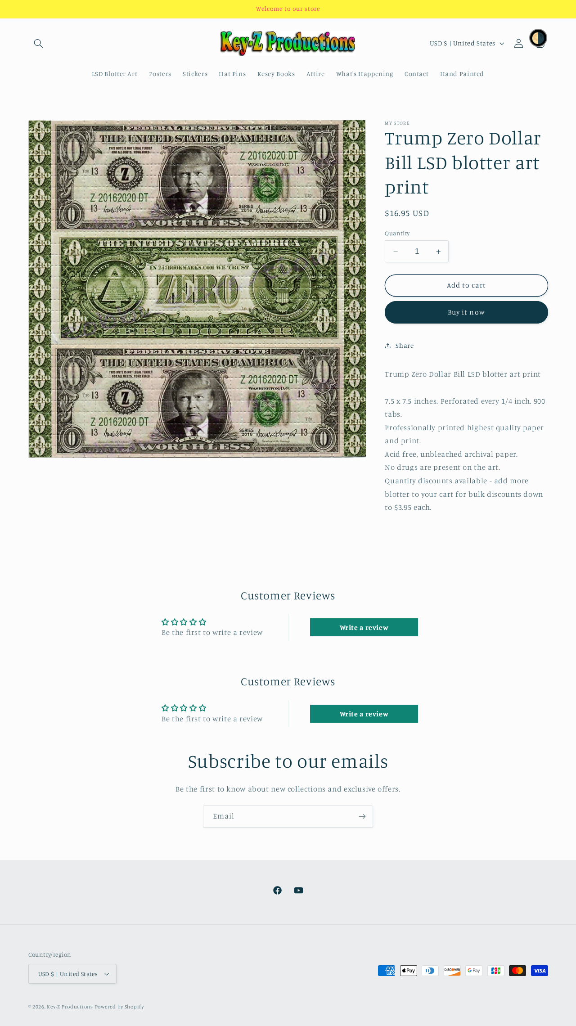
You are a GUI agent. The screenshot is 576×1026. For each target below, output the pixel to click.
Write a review (364, 627)
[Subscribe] (362, 817)
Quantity (397, 233)
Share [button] (405, 345)
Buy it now (466, 312)
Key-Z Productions (70, 1007)
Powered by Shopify (119, 1007)
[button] (38, 43)
